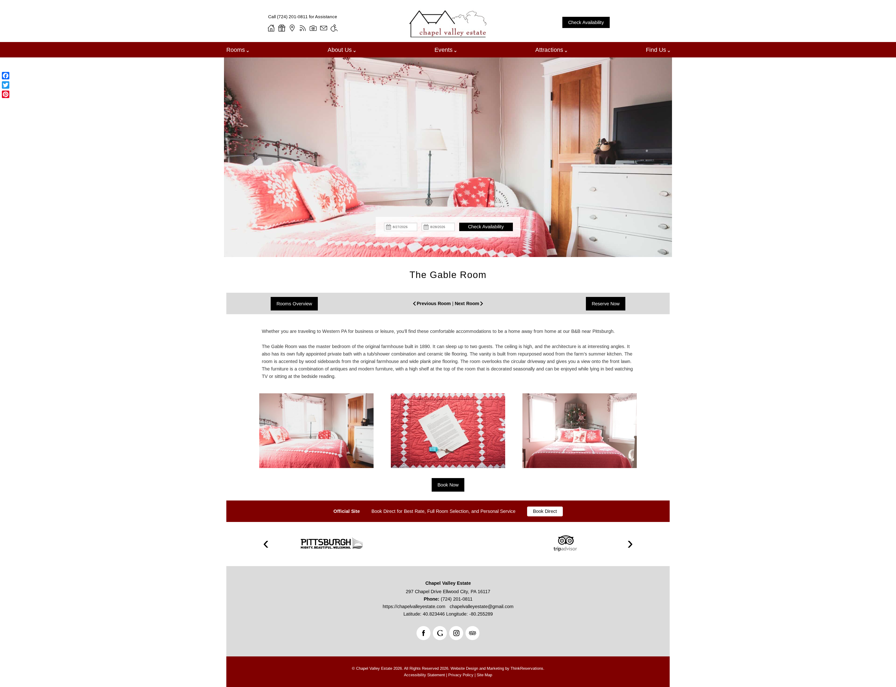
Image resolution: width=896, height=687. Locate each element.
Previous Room (434, 303)
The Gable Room (448, 274)
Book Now (448, 484)
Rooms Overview (294, 303)
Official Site (346, 511)
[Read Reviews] (473, 633)
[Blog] (302, 28)
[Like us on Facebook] (423, 633)
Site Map (484, 675)
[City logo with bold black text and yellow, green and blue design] (331, 543)
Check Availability (586, 22)
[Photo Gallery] (313, 28)
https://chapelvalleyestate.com (414, 606)
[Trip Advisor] (565, 543)
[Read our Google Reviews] (440, 633)
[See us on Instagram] (456, 633)
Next (630, 544)
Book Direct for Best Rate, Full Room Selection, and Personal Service (443, 511)
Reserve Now (606, 303)
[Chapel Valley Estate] (448, 36)
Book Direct (545, 511)
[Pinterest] (5, 94)
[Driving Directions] (292, 28)
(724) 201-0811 (292, 16)
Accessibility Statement (424, 675)
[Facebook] (5, 75)
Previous (266, 544)
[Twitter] (5, 85)
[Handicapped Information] (334, 28)
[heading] (448, 274)
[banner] (448, 511)
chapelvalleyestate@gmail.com (482, 606)
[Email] (323, 28)
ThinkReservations (527, 668)
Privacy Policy (460, 675)
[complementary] (448, 435)
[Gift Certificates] (281, 28)
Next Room (467, 303)
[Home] (271, 28)
